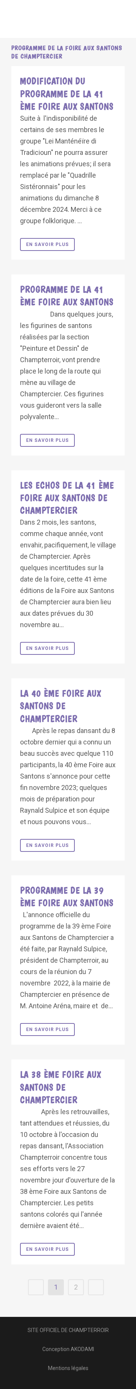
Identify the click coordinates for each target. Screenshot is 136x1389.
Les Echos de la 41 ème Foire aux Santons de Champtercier (67, 498)
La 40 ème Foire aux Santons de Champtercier (60, 706)
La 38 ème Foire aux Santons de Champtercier (60, 1087)
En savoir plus (47, 244)
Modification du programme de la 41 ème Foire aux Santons (67, 94)
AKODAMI (82, 1349)
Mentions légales (68, 1368)
